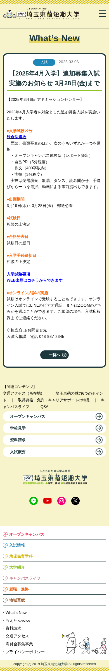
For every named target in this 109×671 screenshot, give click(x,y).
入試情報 (17, 545)
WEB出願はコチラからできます (35, 280)
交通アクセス (17, 636)
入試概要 (18, 452)
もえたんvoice (18, 620)
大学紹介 (17, 567)
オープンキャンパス (27, 416)
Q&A (44, 406)
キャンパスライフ (25, 578)
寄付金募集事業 (19, 644)
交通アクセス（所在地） (23, 393)
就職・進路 (19, 589)
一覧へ (54, 355)
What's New (16, 612)
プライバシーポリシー (25, 652)
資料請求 (18, 440)
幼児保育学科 (21, 556)
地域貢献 (17, 600)
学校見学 (18, 428)
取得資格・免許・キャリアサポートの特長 (54, 400)
